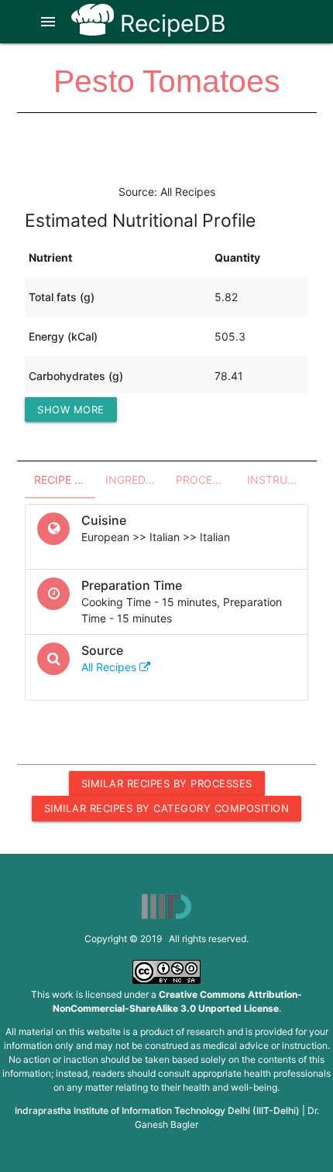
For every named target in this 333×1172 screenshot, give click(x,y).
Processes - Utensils (207, 479)
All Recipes (110, 666)
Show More (71, 409)
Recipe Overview (65, 479)
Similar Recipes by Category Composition (167, 808)
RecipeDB (170, 23)
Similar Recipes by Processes (166, 783)
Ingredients (136, 479)
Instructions (278, 479)
